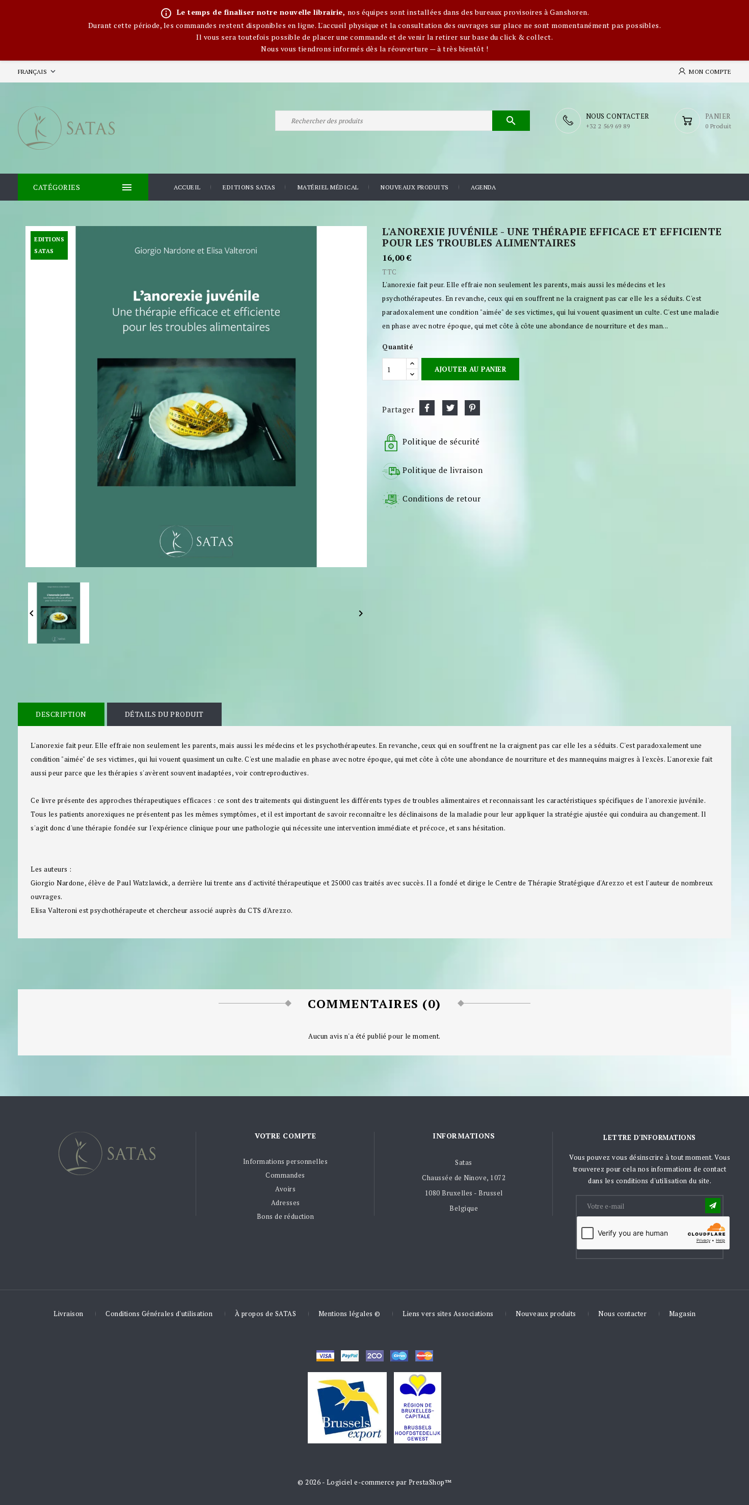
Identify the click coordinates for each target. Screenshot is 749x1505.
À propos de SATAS (266, 1313)
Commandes (285, 1175)
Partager (427, 407)
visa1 (424, 1355)
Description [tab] (61, 714)
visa (325, 1355)
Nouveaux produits (415, 187)
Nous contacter (622, 1313)
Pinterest (472, 407)
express (375, 1355)
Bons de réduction (285, 1216)
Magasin (682, 1313)
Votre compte (285, 1135)
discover (350, 1355)
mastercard (399, 1355)
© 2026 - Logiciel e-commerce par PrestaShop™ (374, 1482)
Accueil (187, 187)
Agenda (483, 187)
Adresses (285, 1202)
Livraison (69, 1313)
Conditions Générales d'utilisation (158, 1313)
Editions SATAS (249, 187)
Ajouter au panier (470, 369)
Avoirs (285, 1188)
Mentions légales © (349, 1313)
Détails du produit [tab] (164, 714)
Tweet (450, 407)
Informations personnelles (285, 1161)
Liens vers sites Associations (448, 1313)
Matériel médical (328, 187)
